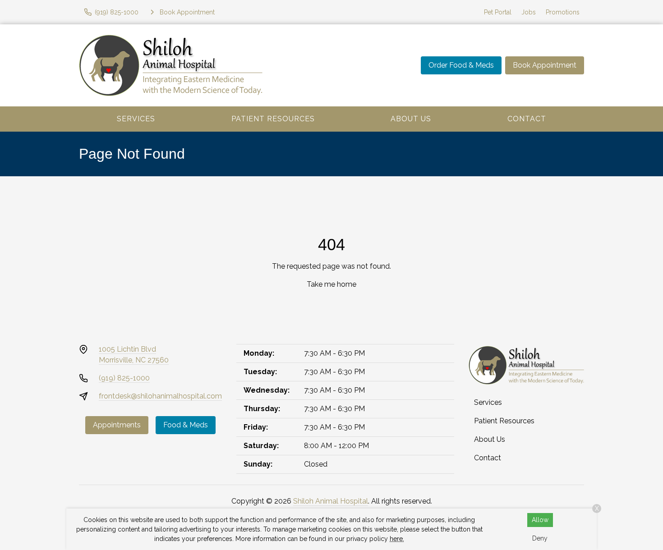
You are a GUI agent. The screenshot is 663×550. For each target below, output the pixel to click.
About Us (411, 119)
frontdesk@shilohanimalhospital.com (160, 396)
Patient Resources (273, 119)
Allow (540, 519)
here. (397, 538)
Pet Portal (497, 12)
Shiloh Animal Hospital (330, 501)
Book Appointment (544, 65)
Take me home (331, 284)
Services (136, 119)
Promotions (563, 12)
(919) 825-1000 (124, 378)
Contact (526, 119)
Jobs (528, 12)
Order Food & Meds (461, 65)
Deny (540, 538)
